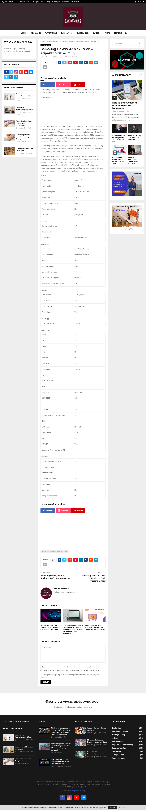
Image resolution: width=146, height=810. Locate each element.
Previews (118, 33)
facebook (49, 85)
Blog (48, 2)
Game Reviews (46, 57)
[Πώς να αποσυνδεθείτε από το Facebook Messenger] (127, 90)
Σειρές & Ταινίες (118, 755)
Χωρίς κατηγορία (118, 758)
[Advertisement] (73, 112)
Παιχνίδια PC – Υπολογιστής (122, 745)
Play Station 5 (51, 33)
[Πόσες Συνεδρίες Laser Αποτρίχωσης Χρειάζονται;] (9, 123)
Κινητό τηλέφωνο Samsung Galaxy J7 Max (55, 551)
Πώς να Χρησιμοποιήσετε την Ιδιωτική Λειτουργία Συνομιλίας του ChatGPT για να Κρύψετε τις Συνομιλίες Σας (73, 629)
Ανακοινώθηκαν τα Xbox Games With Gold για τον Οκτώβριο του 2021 (60, 761)
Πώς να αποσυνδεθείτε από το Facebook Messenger (124, 105)
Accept (112, 808)
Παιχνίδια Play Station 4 (120, 731)
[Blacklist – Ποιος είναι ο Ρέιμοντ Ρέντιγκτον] (135, 128)
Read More (122, 807)
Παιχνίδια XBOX (117, 741)
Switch (96, 33)
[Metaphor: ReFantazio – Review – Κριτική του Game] (80, 742)
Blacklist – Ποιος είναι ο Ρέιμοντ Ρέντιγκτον (134, 138)
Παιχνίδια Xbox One (119, 748)
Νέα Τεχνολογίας (45, 45)
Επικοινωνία (75, 2)
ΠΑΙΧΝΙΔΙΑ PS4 (66, 33)
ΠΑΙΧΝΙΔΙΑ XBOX (83, 33)
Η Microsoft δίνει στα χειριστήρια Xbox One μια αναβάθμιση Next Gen (50, 627)
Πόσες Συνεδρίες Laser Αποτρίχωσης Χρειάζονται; (24, 123)
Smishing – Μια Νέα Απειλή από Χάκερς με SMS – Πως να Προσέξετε (95, 627)
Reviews (106, 33)
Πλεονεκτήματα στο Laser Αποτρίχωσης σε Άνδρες (23, 137)
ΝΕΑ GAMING (36, 33)
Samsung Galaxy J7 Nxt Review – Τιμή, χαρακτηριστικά (94, 578)
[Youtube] (76, 797)
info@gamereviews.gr (77, 791)
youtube (80, 85)
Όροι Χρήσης (56, 2)
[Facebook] (62, 797)
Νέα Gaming (116, 728)
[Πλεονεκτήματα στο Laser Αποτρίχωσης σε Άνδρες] (9, 137)
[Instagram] (69, 797)
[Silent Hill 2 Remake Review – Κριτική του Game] (80, 754)
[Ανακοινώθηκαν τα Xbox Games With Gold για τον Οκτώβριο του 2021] (44, 762)
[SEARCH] (139, 43)
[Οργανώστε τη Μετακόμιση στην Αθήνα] (9, 110)
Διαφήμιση (65, 2)
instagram (64, 85)
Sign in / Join (39, 2)
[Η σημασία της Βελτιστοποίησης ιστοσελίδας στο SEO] (119, 150)
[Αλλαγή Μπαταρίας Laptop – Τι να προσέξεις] (135, 150)
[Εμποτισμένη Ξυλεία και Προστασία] (9, 151)
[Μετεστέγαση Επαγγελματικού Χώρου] (9, 96)
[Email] (83, 797)
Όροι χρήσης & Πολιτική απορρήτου (16, 721)
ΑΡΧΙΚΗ (24, 33)
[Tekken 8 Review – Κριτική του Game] (80, 730)
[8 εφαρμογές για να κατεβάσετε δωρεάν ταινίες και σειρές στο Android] (119, 128)
